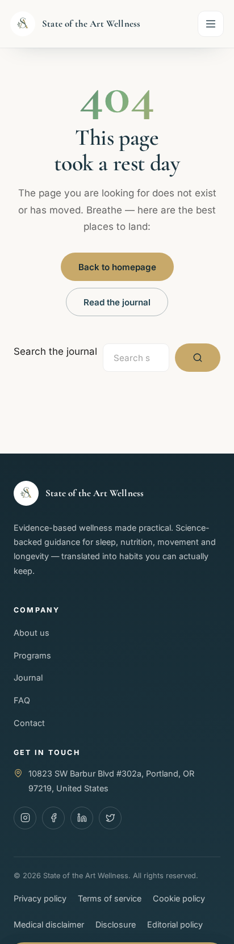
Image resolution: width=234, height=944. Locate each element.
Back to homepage (117, 267)
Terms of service (109, 898)
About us (31, 632)
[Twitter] (110, 818)
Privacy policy (40, 898)
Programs (32, 655)
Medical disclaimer (49, 924)
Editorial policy (175, 924)
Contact (29, 723)
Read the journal (117, 302)
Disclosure (115, 924)
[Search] (197, 357)
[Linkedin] (81, 818)
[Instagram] (25, 818)
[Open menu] (211, 24)
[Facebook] (53, 818)
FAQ (22, 700)
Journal (28, 677)
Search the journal (55, 351)
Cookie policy (179, 898)
